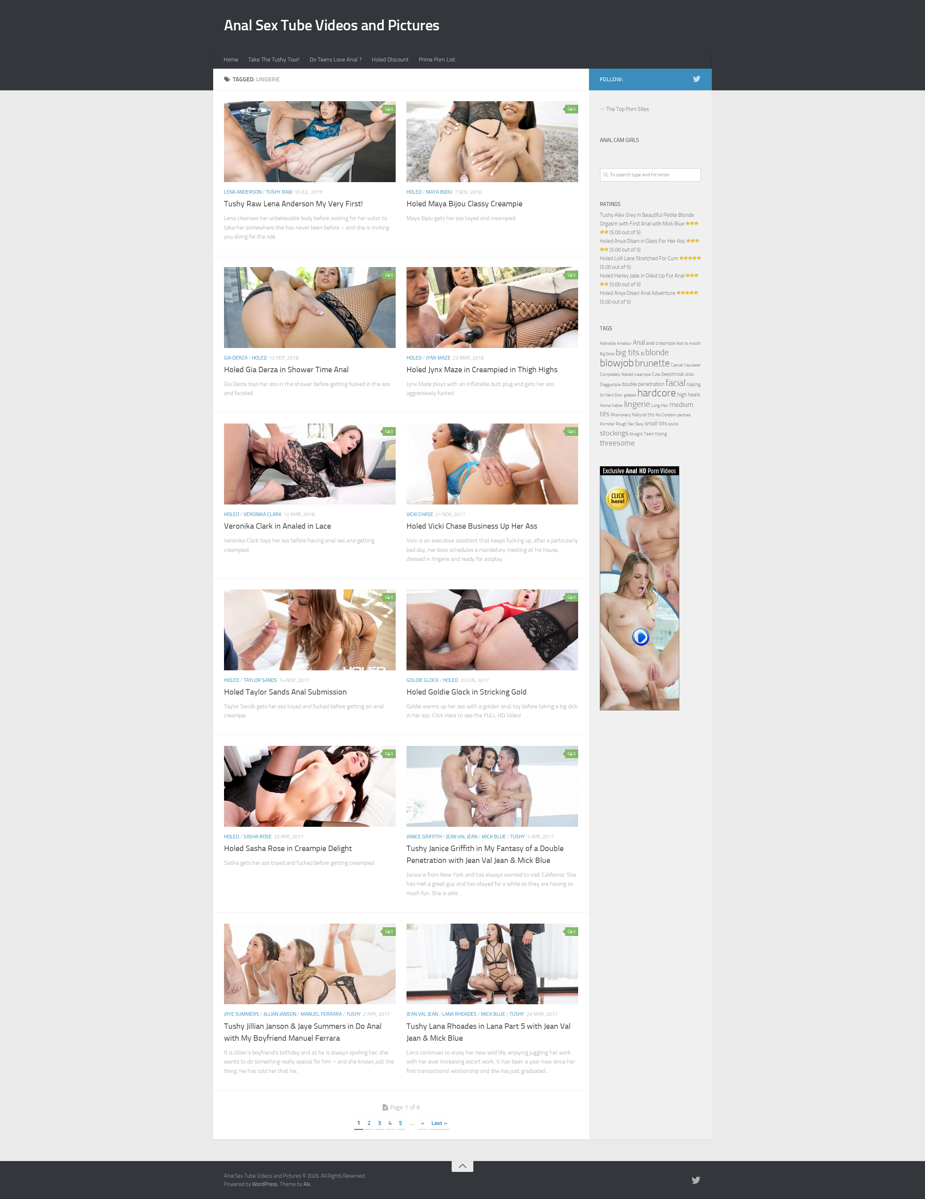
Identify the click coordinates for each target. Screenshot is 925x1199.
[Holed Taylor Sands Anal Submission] (310, 629)
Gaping (694, 384)
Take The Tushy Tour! (274, 59)
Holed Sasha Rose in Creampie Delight (288, 848)
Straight (636, 434)
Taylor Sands (260, 680)
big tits (628, 352)
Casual (677, 365)
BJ (642, 353)
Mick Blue (494, 837)
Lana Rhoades (459, 1014)
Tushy (517, 837)
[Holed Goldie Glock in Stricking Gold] (492, 629)
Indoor (617, 405)
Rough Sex (625, 423)
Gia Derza (236, 358)
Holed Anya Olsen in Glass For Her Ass (642, 241)
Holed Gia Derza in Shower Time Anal (286, 369)
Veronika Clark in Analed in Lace (277, 526)
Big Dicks (607, 354)
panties (684, 414)
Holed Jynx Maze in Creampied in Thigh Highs (482, 369)
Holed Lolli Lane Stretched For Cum (639, 258)
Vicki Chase (419, 514)
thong (661, 434)
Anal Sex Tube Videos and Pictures (332, 25)
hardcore (656, 393)
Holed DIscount (390, 59)
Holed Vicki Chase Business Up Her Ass (471, 526)
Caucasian (692, 365)
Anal (639, 343)
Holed (414, 192)
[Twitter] (696, 79)
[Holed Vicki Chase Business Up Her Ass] (492, 464)
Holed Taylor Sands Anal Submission (285, 692)
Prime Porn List (437, 59)
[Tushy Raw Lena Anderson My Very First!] (310, 141)
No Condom (665, 414)
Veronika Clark (262, 514)
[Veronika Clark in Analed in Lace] (310, 464)
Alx (307, 1184)
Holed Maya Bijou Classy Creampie (464, 204)
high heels (688, 394)
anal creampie (660, 343)
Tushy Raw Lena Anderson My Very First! (293, 204)
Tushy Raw (279, 192)
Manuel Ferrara (321, 1014)
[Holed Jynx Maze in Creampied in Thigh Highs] (492, 307)
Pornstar (607, 424)
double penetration (642, 384)
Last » (439, 1123)
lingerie (637, 404)
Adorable (608, 343)
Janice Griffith (424, 837)
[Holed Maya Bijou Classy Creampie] (492, 141)
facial (676, 382)
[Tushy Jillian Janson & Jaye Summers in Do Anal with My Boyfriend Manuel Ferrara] (310, 964)
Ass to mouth (688, 343)
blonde (657, 352)
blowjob (617, 363)
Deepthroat (672, 374)
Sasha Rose (258, 837)
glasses (630, 395)
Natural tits (643, 414)
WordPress (265, 1184)
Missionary (621, 414)
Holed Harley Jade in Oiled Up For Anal (642, 275)
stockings (614, 433)
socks (673, 423)
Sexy (639, 423)
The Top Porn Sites (627, 109)
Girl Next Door (611, 395)
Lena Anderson (243, 192)
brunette (652, 363)
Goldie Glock (422, 680)
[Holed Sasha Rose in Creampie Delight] (310, 786)
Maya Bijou (439, 192)
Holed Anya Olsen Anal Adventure (637, 293)
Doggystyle (610, 384)
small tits (656, 423)
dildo (689, 374)
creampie (642, 374)
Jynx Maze (438, 358)
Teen (649, 434)
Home (231, 59)
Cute (656, 374)
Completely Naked (616, 374)
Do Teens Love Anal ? (336, 59)
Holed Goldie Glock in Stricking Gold (466, 692)
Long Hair (659, 405)
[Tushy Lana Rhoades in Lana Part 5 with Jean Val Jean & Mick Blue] (492, 964)
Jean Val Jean (461, 837)
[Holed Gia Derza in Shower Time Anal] (310, 307)
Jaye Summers (241, 1014)
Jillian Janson (279, 1014)
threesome (617, 442)
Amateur (624, 343)
